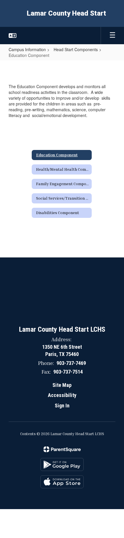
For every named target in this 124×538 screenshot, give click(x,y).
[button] (12, 35)
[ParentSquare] (62, 449)
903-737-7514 (68, 372)
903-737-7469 (71, 363)
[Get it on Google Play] (62, 464)
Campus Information (27, 49)
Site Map (62, 385)
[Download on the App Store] (62, 481)
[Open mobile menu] (112, 35)
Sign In (62, 405)
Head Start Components (76, 49)
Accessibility (62, 395)
